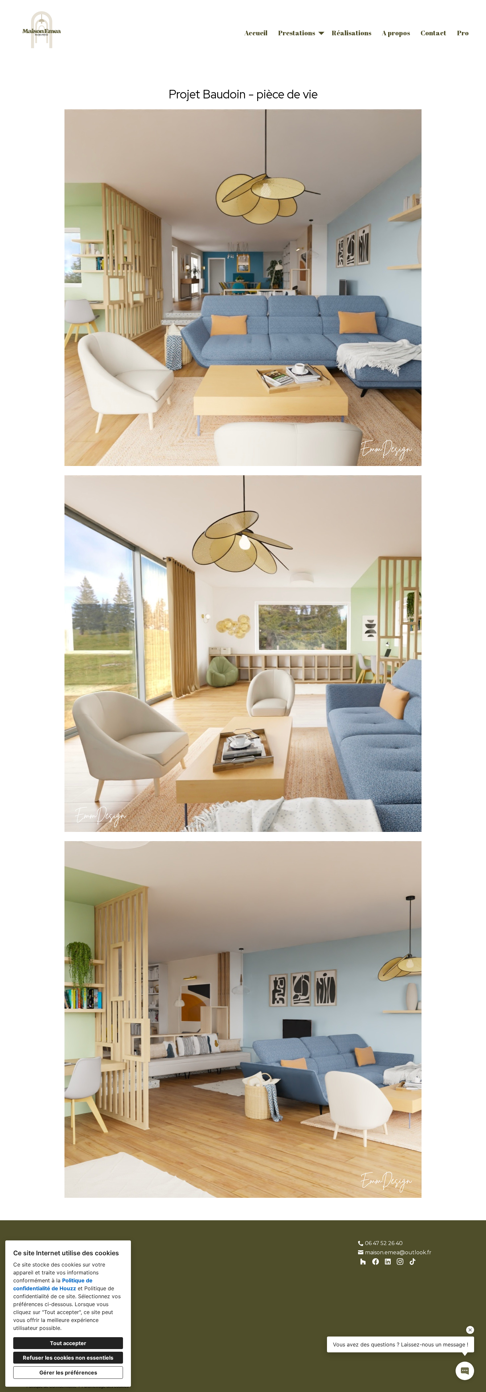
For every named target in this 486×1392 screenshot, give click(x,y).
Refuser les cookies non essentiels (68, 1357)
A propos (396, 32)
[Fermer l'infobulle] (470, 1330)
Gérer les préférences (68, 1372)
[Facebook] (375, 1262)
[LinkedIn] (388, 1262)
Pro (463, 32)
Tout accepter (68, 1343)
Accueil (255, 32)
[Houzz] (363, 1262)
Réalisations (351, 32)
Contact (433, 32)
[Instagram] (400, 1262)
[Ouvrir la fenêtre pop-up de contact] (465, 1371)
